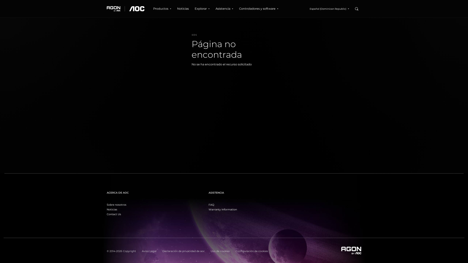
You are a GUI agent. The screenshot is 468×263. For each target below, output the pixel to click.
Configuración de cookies (252, 251)
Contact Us (114, 214)
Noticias (183, 8)
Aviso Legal (149, 251)
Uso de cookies (220, 251)
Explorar (201, 8)
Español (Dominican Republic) (328, 8)
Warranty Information (223, 209)
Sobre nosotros (116, 204)
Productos (160, 8)
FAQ (211, 204)
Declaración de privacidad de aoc (183, 251)
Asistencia (223, 8)
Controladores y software (257, 8)
